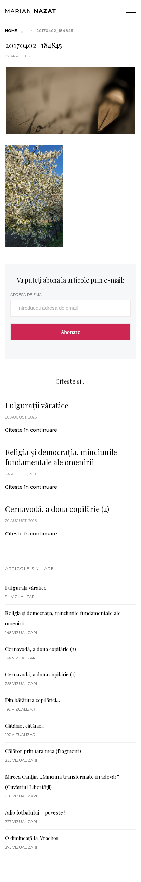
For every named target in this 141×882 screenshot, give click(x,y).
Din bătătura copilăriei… (32, 700)
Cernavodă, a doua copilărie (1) (40, 674)
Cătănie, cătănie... (24, 725)
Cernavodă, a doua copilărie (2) (57, 509)
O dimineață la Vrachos (32, 838)
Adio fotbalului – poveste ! (35, 812)
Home (11, 30)
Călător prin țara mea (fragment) (43, 751)
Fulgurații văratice (36, 405)
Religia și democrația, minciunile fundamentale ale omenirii (61, 457)
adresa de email (27, 294)
